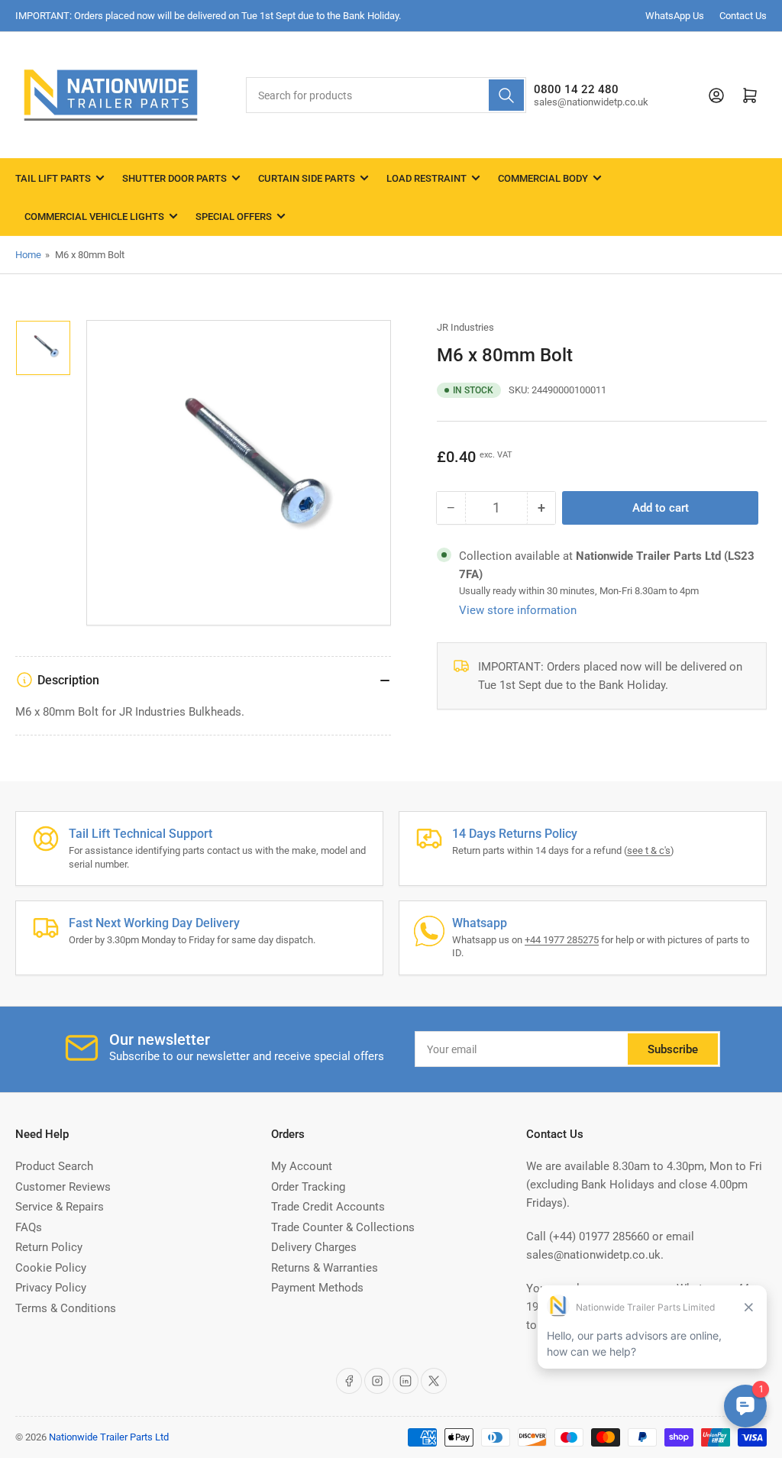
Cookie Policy (50, 1268)
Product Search (54, 1166)
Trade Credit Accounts (328, 1207)
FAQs (28, 1227)
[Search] (506, 95)
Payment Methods (317, 1288)
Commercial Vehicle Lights (94, 216)
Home (28, 254)
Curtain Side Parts (306, 178)
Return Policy (48, 1247)
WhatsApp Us (674, 15)
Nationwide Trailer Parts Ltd (109, 1437)
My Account (301, 1166)
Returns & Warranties (324, 1268)
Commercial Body (543, 178)
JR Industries (465, 327)
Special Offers (234, 216)
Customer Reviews (63, 1187)
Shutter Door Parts (174, 178)
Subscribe (673, 1049)
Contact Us (743, 15)
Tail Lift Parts (53, 178)
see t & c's (649, 850)
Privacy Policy (50, 1288)
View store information (518, 610)
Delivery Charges (314, 1247)
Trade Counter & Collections (343, 1227)
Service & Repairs (59, 1207)
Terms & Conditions (65, 1308)
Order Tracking (308, 1187)
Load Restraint (426, 178)
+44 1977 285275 (562, 940)
